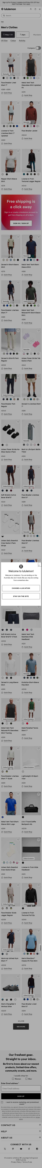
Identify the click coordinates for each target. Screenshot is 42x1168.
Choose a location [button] (21, 588)
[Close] (40, 564)
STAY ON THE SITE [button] (21, 596)
